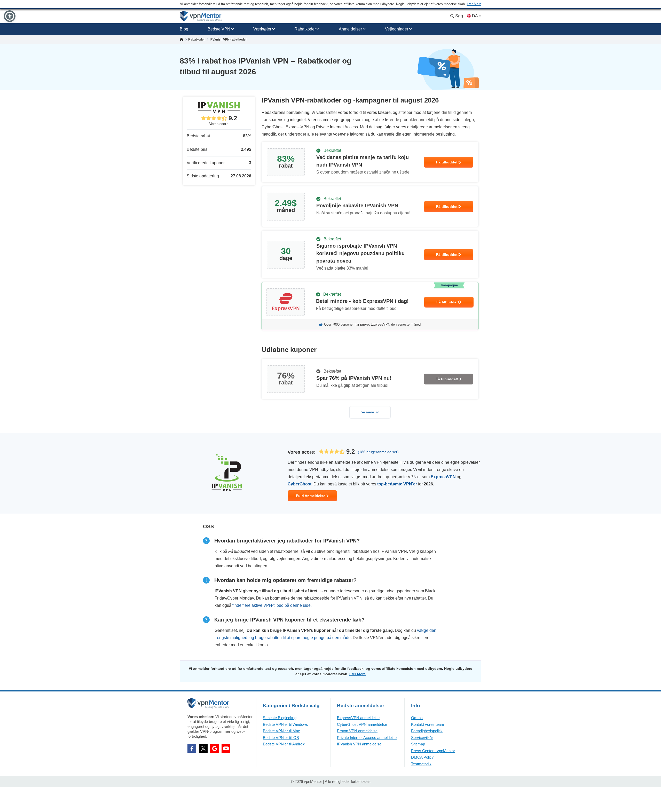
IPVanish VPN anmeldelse (359, 744)
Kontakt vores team (427, 724)
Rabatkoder (305, 29)
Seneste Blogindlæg (279, 717)
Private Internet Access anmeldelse (367, 737)
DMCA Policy (422, 757)
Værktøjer (262, 29)
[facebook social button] (191, 748)
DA (475, 16)
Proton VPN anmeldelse (357, 731)
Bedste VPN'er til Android (284, 744)
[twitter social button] (203, 748)
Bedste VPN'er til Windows (285, 724)
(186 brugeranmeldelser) (378, 452)
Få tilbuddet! (447, 162)
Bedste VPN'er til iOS (281, 737)
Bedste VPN (219, 29)
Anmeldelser (350, 29)
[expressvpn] (370, 306)
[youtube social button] (226, 748)
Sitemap (418, 744)
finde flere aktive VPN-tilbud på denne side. (272, 605)
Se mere (367, 412)
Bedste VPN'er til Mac (281, 731)
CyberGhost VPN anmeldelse (362, 724)
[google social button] (214, 748)
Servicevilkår (422, 737)
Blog (184, 29)
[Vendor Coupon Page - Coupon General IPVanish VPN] (370, 162)
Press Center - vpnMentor (433, 751)
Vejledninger (396, 29)
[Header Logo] (201, 16)
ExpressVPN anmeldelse (358, 717)
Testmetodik (421, 764)
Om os (417, 717)
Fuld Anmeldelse (311, 496)
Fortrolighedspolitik (427, 731)
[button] (9, 16)
